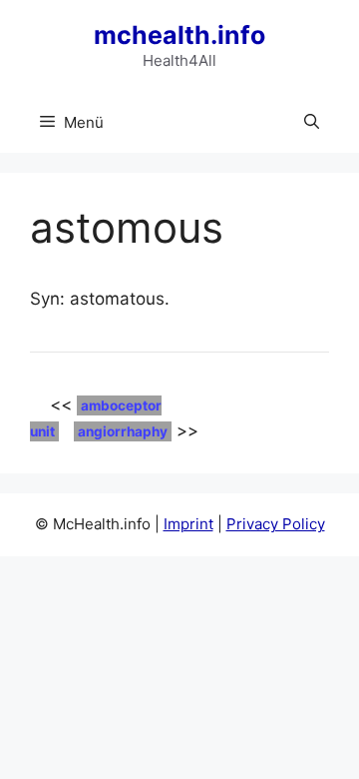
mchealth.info (179, 35)
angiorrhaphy (123, 431)
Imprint (188, 523)
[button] (311, 123)
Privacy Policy (275, 523)
